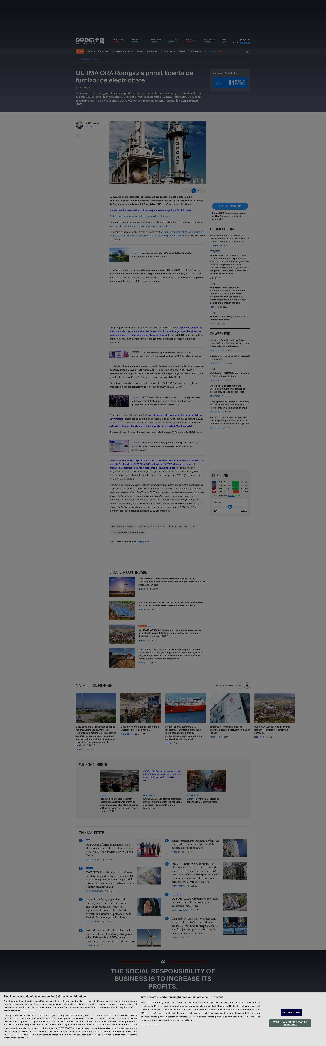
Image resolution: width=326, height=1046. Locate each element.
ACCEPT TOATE (291, 1012)
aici (40, 1028)
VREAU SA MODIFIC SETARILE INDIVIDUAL (290, 1023)
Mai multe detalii (29, 1010)
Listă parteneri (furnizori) (153, 1024)
